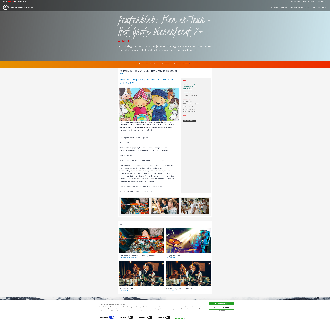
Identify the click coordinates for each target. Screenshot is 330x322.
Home (5, 1)
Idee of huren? (295, 1)
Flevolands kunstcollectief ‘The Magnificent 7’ (137, 256)
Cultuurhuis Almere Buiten (22, 7)
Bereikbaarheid (20, 1)
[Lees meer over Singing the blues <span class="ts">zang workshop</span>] (188, 241)
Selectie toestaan (221, 307)
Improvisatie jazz (126, 289)
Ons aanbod (273, 7)
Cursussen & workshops (299, 7)
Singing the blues (173, 256)
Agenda (284, 7)
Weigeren (221, 311)
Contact (11, 1)
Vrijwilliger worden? (308, 1)
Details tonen (179, 318)
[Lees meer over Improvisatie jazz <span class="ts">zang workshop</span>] (141, 274)
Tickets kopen (189, 121)
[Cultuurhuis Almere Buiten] (6, 7)
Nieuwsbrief (322, 1)
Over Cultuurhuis (319, 7)
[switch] (130, 317)
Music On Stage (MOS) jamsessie (179, 289)
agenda (188, 64)
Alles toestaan (221, 303)
